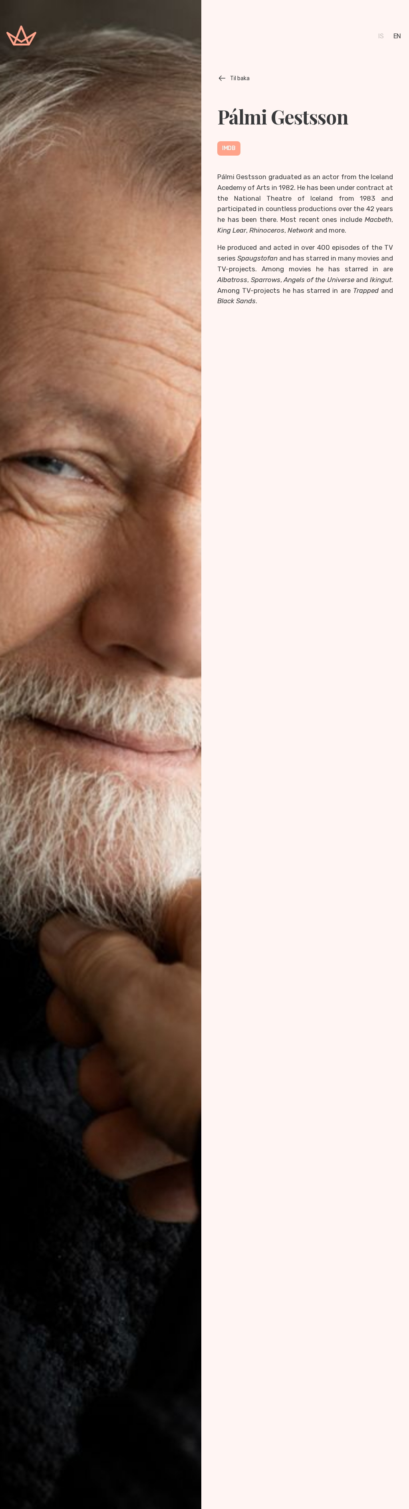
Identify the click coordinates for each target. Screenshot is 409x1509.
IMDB (229, 148)
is (380, 36)
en (397, 36)
